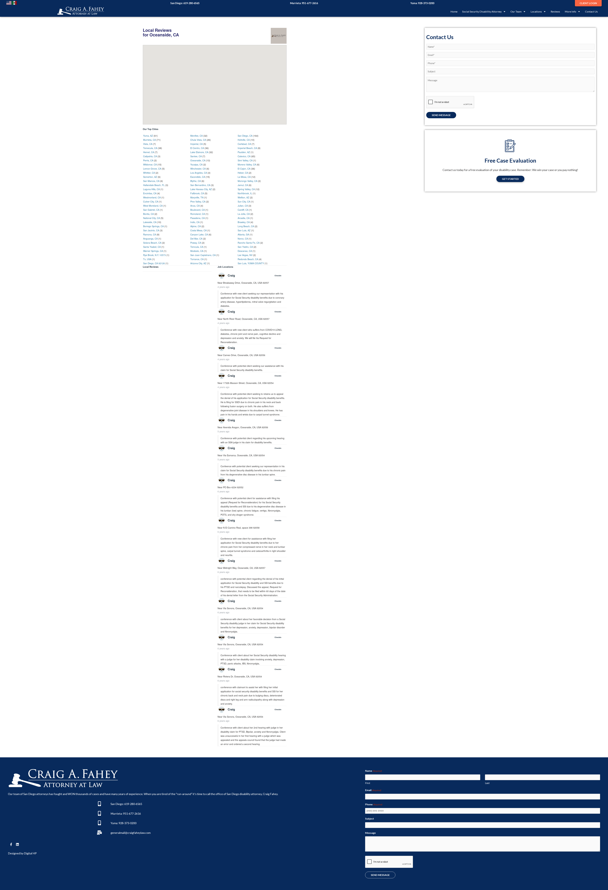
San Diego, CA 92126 (154, 263)
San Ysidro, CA (245, 246)
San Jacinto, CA (151, 230)
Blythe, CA (195, 181)
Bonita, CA (148, 213)
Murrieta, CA (149, 139)
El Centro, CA (197, 148)
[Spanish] (14, 2)
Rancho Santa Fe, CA (249, 242)
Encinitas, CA (149, 193)
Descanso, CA (245, 250)
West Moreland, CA (153, 205)
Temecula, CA (150, 148)
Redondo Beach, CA (248, 259)
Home (453, 11)
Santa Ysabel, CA (152, 246)
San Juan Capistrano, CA (203, 255)
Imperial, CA (196, 143)
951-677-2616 (310, 3)
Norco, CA (243, 238)
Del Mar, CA (196, 238)
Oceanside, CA (197, 160)
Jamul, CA (243, 185)
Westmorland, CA (152, 197)
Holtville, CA (244, 139)
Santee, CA (196, 156)
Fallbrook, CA (197, 193)
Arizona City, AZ (198, 263)
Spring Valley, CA (246, 189)
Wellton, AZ (243, 197)
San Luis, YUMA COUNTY (251, 263)
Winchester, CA (198, 168)
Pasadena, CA (197, 218)
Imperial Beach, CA (247, 148)
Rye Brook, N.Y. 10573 (154, 255)
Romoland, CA (197, 213)
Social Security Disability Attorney (482, 11)
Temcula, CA (196, 246)
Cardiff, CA (243, 209)
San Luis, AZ (244, 230)
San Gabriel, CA (151, 209)
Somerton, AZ (150, 176)
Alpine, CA (195, 226)
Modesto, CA (196, 250)
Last (487, 783)
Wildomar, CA (150, 164)
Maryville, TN (196, 197)
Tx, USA (147, 259)
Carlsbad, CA (244, 143)
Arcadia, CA (244, 218)
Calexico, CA (244, 156)
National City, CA (151, 218)
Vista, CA (147, 143)
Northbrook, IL (245, 193)
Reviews (555, 11)
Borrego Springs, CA (153, 226)
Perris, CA (148, 160)
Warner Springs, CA (153, 250)
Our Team (516, 11)
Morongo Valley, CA (247, 181)
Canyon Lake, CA (199, 234)
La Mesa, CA (244, 176)
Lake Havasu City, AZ (201, 189)
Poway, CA (195, 242)
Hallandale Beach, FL (154, 185)
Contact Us (591, 11)
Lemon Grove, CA (152, 168)
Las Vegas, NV (245, 255)
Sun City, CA (244, 201)
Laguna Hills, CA (151, 189)
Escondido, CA (197, 176)
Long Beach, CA (246, 226)
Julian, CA (243, 205)
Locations (536, 11)
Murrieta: (117, 813)
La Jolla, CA (244, 213)
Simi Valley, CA (245, 160)
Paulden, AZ (244, 152)
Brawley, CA (244, 222)
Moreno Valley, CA (247, 164)
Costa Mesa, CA (198, 230)
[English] (9, 2)
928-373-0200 (426, 3)
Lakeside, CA (149, 222)
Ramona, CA (149, 234)
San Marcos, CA (151, 181)
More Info (570, 11)
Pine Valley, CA (197, 201)
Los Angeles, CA (198, 172)
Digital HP (30, 853)
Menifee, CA (196, 135)
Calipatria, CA (150, 156)
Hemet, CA (148, 152)
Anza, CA (195, 205)
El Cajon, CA (244, 168)
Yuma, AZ (148, 135)
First (367, 783)
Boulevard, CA (197, 209)
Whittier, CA (149, 172)
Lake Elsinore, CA (199, 152)
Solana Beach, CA (152, 242)
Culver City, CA (150, 201)
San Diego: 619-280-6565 (126, 804)
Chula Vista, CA (198, 139)
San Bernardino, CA (200, 185)
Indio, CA (195, 222)
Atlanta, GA (243, 234)
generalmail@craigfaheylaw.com (131, 832)
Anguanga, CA (150, 238)
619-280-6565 (191, 3)
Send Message (441, 115)
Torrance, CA (197, 259)
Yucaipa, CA (196, 164)
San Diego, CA (245, 135)
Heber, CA (243, 172)
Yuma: (114, 823)
